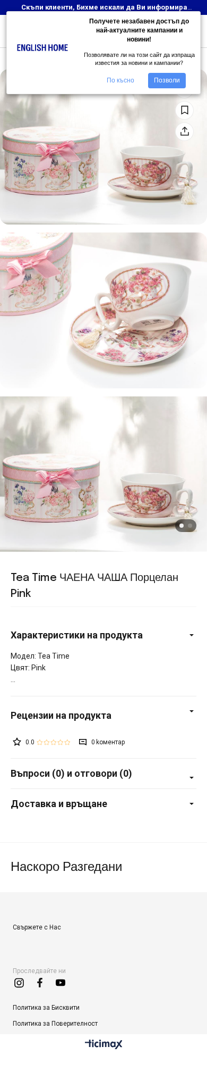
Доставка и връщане (59, 803)
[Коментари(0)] (103, 715)
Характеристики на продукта (77, 635)
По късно (120, 80)
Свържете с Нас (37, 927)
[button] (181, 526)
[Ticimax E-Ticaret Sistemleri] (104, 1045)
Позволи (167, 80)
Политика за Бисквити (46, 1007)
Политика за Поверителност (55, 1023)
